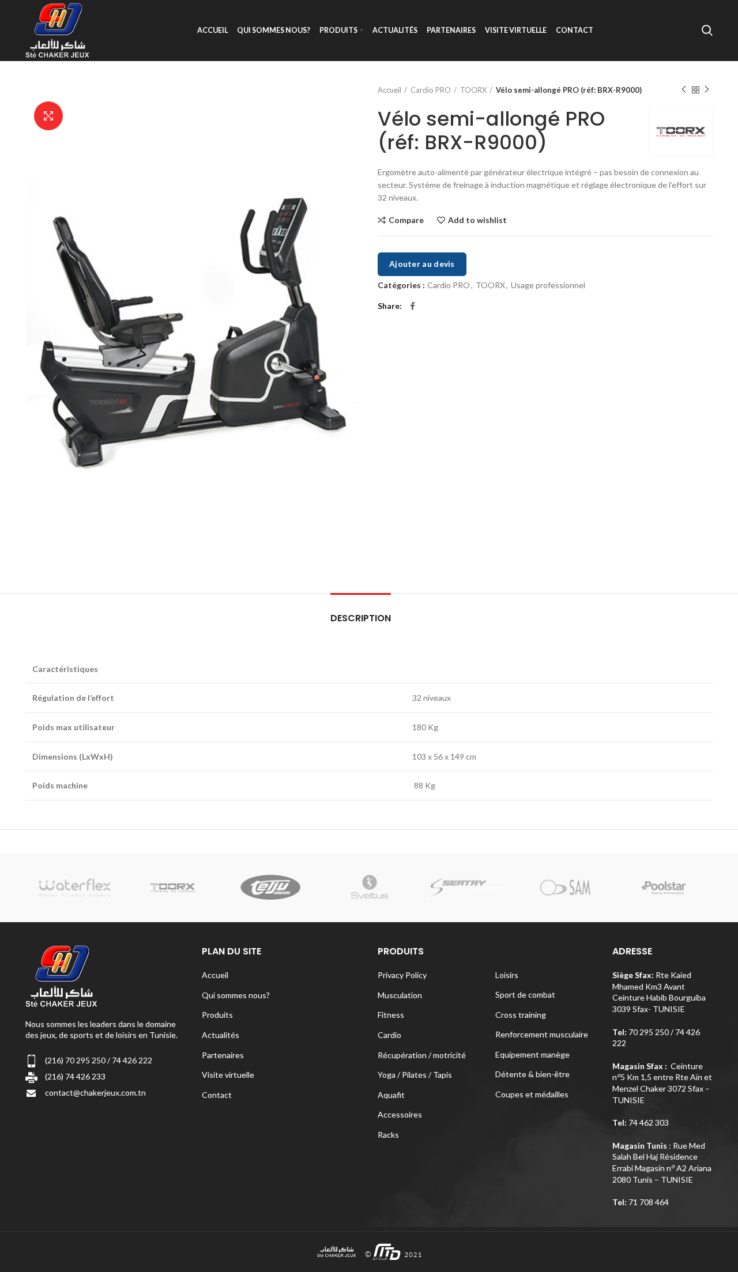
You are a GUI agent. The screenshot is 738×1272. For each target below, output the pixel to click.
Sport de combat (525, 994)
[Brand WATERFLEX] (74, 887)
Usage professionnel (548, 285)
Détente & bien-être (532, 1074)
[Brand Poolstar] (664, 887)
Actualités (220, 1035)
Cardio (389, 1035)
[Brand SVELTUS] (369, 887)
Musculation (400, 995)
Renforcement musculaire (541, 1034)
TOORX (473, 90)
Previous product (684, 90)
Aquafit (391, 1095)
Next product (707, 90)
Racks (388, 1134)
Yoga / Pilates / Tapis (415, 1074)
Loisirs (506, 975)
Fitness (391, 1015)
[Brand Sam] (565, 888)
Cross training (520, 1015)
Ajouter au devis (422, 264)
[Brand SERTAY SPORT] (467, 887)
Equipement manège (532, 1054)
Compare (406, 220)
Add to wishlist (477, 220)
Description (360, 618)
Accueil (389, 90)
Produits (217, 1015)
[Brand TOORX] (173, 887)
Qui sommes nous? (236, 995)
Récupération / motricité (422, 1055)
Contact (217, 1095)
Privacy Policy (402, 975)
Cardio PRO (431, 90)
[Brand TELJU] (271, 887)
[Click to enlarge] (48, 115)
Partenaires (223, 1055)
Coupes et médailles (531, 1094)
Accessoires (400, 1114)
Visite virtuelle (228, 1074)
